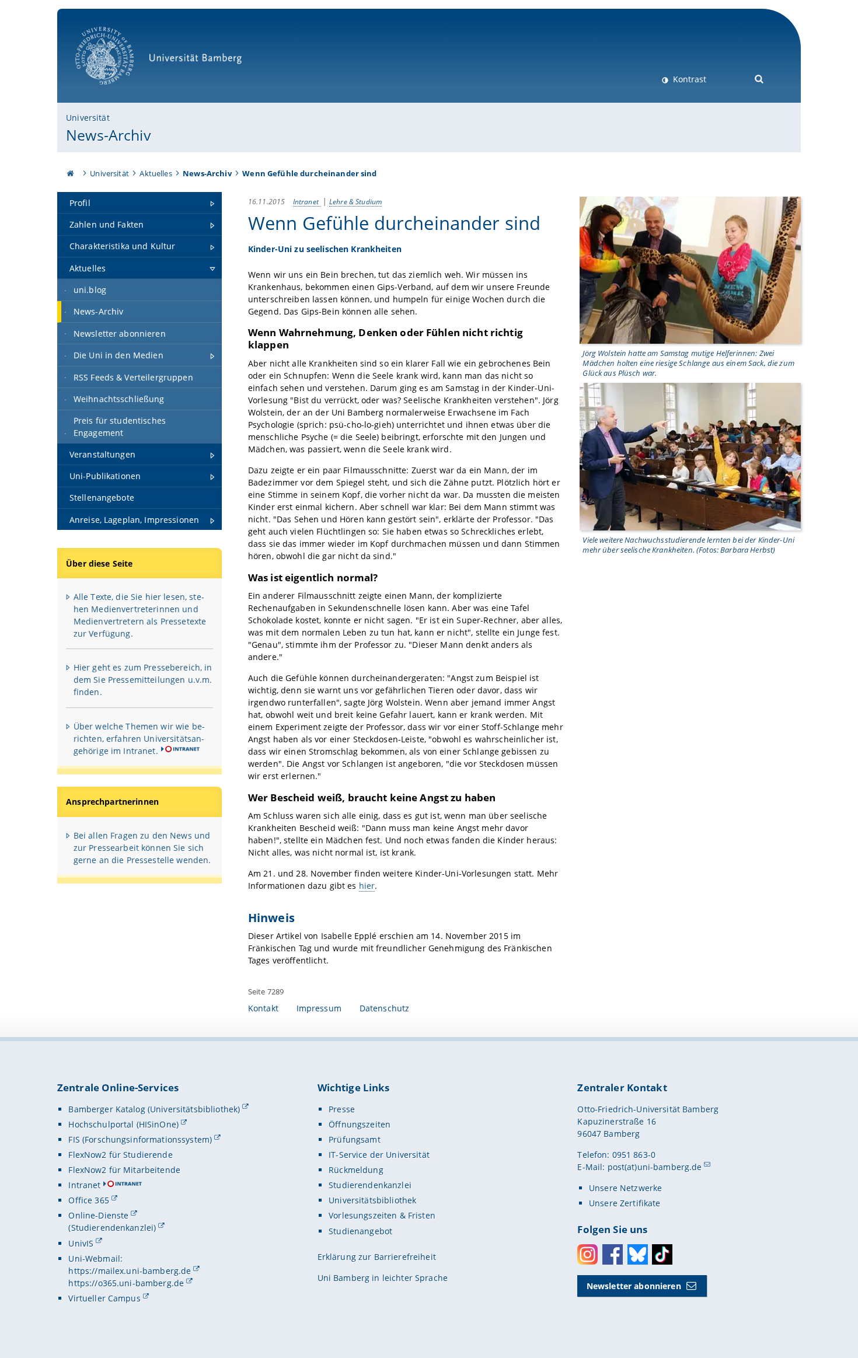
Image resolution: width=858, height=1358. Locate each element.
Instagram (587, 1254)
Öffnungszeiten (359, 1124)
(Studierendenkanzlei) (112, 1227)
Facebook (612, 1254)
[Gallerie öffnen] (690, 269)
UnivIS (80, 1243)
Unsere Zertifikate (625, 1203)
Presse (342, 1109)
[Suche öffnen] (759, 78)
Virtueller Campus (104, 1298)
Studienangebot (360, 1231)
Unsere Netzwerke (625, 1187)
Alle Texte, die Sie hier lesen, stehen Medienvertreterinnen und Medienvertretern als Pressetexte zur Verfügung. (140, 615)
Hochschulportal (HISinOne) (123, 1124)
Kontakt (263, 1008)
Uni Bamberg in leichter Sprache (383, 1277)
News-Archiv (108, 135)
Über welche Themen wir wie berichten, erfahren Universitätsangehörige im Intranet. (139, 738)
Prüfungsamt (355, 1139)
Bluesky (637, 1254)
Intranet (306, 201)
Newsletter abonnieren (634, 1285)
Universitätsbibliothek (372, 1200)
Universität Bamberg (116, 90)
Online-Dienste (98, 1215)
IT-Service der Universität (379, 1154)
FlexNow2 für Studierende (120, 1154)
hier (367, 885)
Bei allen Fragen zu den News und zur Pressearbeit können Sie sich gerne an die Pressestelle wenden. (142, 847)
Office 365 (88, 1200)
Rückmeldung (356, 1169)
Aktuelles (155, 173)
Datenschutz (385, 1008)
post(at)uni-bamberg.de (655, 1166)
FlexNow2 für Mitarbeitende (124, 1169)
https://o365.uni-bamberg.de (126, 1283)
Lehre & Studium (355, 201)
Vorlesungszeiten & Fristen (382, 1215)
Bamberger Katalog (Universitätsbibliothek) (154, 1109)
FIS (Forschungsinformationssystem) (140, 1139)
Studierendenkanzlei (370, 1185)
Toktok (662, 1254)
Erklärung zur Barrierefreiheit (377, 1256)
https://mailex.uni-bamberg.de (129, 1270)
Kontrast (688, 79)
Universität (88, 117)
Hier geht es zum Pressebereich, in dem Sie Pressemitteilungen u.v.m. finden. (143, 679)
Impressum (319, 1008)
